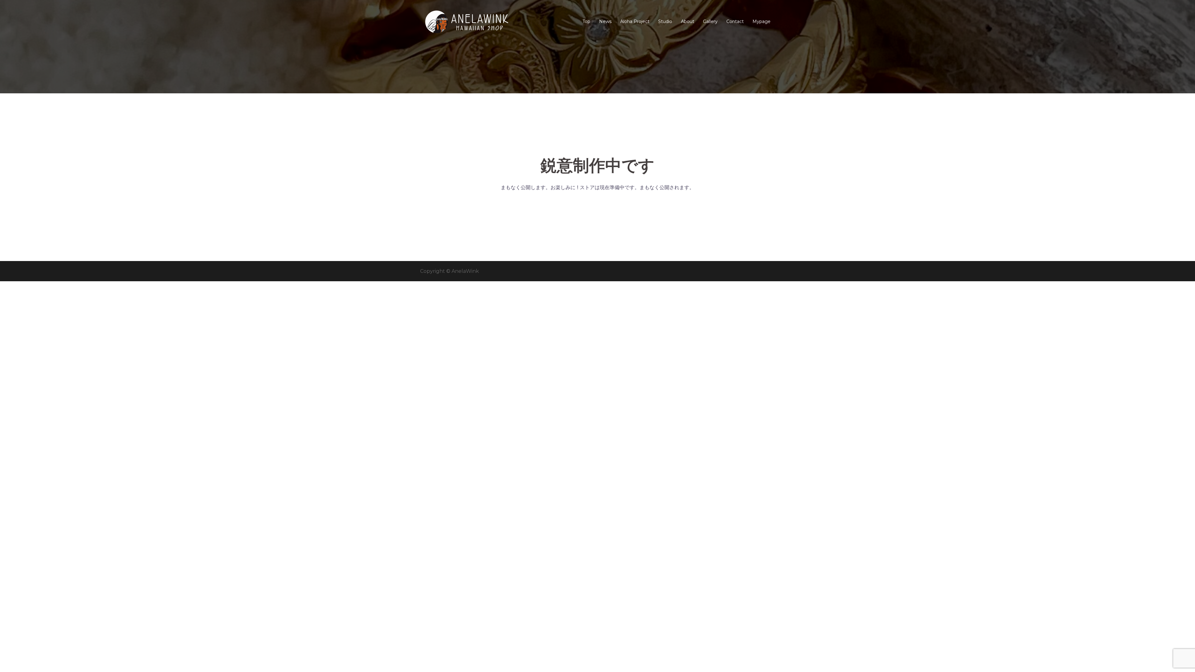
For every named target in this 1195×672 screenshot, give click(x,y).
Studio (665, 21)
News (605, 21)
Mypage (761, 21)
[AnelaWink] (466, 21)
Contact (735, 21)
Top (586, 21)
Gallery (710, 21)
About (687, 21)
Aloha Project (634, 21)
